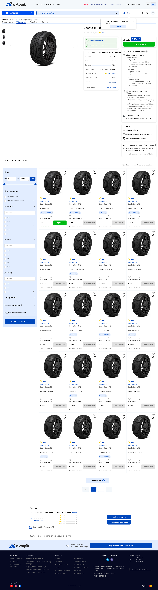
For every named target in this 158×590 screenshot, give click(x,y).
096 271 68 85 (134, 4)
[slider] (4, 184)
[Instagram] (16, 586)
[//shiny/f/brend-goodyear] (113, 83)
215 (8, 222)
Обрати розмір (139, 44)
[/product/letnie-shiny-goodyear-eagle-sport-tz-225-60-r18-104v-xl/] (141, 183)
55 (8, 263)
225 (9, 226)
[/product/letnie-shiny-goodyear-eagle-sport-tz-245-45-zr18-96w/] (141, 244)
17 (8, 288)
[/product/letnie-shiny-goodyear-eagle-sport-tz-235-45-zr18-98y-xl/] (82, 244)
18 (8, 292)
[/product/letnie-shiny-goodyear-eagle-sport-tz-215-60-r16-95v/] (53, 183)
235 (8, 230)
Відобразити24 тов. (20, 322)
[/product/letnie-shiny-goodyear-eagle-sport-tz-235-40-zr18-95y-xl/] (82, 183)
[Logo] (16, 4)
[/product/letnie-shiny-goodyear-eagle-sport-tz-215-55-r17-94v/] (112, 305)
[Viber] (111, 559)
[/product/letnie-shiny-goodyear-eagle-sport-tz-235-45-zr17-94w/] (53, 366)
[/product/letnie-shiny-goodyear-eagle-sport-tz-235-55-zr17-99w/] (82, 366)
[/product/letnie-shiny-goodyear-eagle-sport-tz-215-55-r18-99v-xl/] (53, 244)
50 (8, 259)
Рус (148, 4)
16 (8, 284)
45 (8, 255)
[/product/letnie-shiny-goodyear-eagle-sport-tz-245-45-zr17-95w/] (112, 366)
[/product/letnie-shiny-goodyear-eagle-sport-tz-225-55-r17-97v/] (141, 305)
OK (32, 179)
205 (9, 218)
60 (8, 267)
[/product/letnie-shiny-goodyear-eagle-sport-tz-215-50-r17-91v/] (53, 305)
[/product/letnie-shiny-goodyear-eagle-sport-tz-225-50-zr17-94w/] (53, 427)
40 (8, 251)
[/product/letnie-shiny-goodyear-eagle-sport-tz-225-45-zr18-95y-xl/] (112, 183)
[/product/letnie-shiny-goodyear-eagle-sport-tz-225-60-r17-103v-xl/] (112, 427)
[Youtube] (11, 586)
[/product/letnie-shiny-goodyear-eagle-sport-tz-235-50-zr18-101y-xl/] (82, 427)
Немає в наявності (15, 201)
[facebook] (20, 586)
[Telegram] (107, 559)
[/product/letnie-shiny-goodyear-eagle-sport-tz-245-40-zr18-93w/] (112, 244)
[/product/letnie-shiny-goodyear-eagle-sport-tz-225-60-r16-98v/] (141, 366)
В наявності (12, 197)
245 (9, 234)
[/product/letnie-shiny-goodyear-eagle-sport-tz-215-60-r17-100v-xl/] (141, 427)
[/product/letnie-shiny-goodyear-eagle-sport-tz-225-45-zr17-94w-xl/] (82, 305)
